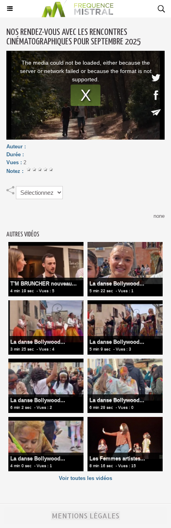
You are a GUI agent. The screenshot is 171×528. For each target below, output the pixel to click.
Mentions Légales (85, 515)
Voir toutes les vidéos (85, 478)
